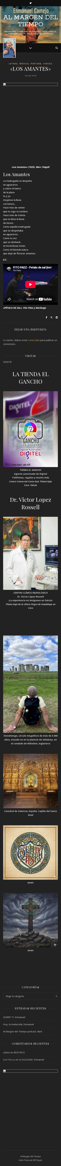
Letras (13, 63)
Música (24, 63)
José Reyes (9, 1059)
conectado (34, 340)
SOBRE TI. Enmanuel (14, 1017)
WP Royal (37, 1160)
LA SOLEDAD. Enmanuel (31, 1059)
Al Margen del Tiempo (30, 21)
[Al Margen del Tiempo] (9, 48)
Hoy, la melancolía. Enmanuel (18, 1024)
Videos (47, 63)
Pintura (36, 63)
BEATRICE (19, 1052)
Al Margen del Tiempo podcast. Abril (22, 1031)
